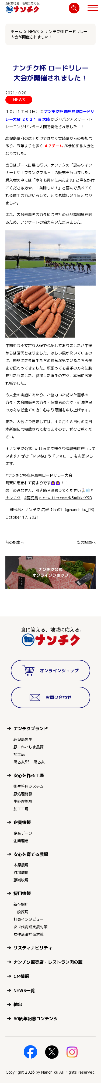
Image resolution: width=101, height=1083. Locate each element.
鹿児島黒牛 (22, 739)
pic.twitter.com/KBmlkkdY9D (65, 498)
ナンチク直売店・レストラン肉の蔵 (47, 962)
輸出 (17, 1004)
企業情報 (22, 822)
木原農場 (21, 864)
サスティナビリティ (32, 948)
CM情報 (21, 976)
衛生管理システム (28, 786)
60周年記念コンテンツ (35, 1018)
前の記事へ (14, 542)
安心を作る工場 (28, 775)
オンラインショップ (59, 671)
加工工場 (21, 808)
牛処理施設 (22, 801)
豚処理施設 (22, 793)
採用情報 (22, 893)
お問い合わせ (58, 697)
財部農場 (21, 872)
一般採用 (21, 911)
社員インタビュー (28, 919)
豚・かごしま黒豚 (28, 746)
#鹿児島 (31, 498)
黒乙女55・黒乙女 (29, 761)
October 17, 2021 (22, 517)
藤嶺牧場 (21, 879)
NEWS (33, 31)
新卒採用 (21, 904)
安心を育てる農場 (30, 854)
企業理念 (21, 840)
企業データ (22, 833)
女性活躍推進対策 (28, 934)
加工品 (19, 754)
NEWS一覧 (24, 990)
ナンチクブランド (30, 728)
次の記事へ (86, 542)
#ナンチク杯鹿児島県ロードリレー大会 (38, 475)
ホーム (16, 31)
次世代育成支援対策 (30, 926)
